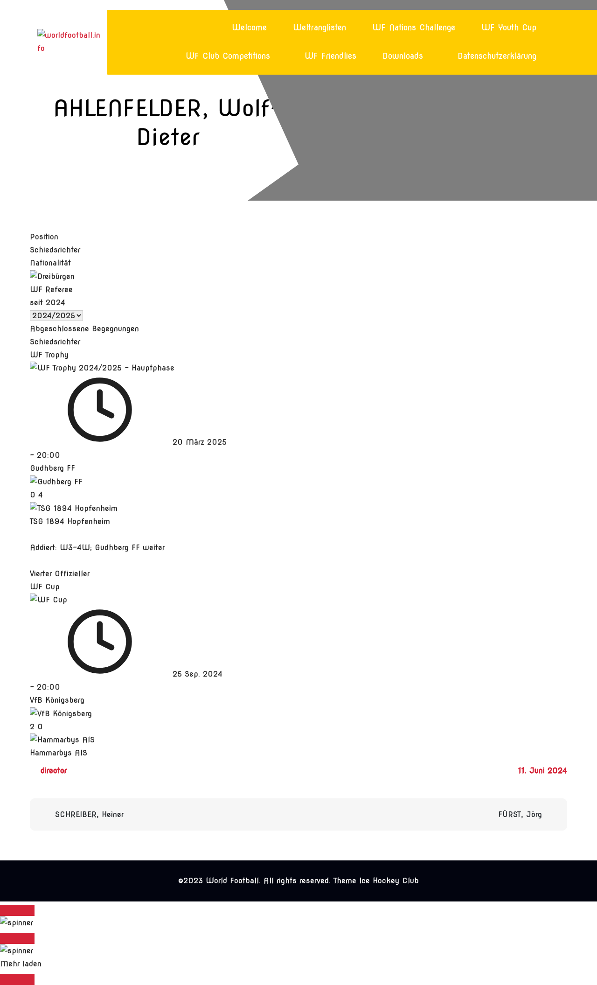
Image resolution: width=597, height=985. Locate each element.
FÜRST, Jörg (520, 814)
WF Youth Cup (508, 27)
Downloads (402, 56)
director (54, 770)
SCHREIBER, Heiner (89, 814)
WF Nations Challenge (413, 27)
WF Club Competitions (228, 56)
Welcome (249, 27)
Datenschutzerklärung (497, 56)
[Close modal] (17, 910)
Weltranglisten (319, 27)
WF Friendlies (330, 56)
